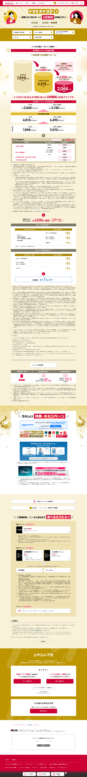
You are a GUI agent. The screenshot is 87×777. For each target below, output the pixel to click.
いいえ (50, 741)
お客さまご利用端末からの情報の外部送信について (58, 764)
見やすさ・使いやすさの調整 (10, 767)
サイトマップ (34, 767)
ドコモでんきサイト (36, 208)
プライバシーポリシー (29, 764)
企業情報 (33, 3)
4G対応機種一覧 (37, 630)
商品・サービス (19, 3)
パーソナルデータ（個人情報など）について (13, 764)
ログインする (75, 3)
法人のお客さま (41, 3)
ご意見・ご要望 (43, 767)
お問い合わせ (52, 767)
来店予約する (43, 711)
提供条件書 (30, 724)
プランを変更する (27, 681)
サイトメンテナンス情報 (23, 767)
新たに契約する (60, 681)
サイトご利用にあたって (41, 764)
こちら (29, 311)
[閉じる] (66, 773)
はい (38, 741)
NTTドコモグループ (61, 767)
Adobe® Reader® (23, 731)
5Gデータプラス (70, 394)
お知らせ (27, 3)
